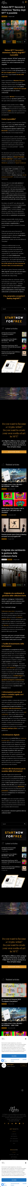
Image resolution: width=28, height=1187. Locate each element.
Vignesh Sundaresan (20, 163)
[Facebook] (4, 1123)
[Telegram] (19, 1123)
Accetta (14, 1180)
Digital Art (4, 16)
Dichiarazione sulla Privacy (15, 1184)
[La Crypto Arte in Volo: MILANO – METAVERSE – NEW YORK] (24, 340)
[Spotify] (15, 1123)
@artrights (10, 1064)
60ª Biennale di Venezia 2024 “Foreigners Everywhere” (9, 333)
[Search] (24, 309)
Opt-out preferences (4, 1184)
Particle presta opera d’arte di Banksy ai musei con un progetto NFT (11, 352)
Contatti (24, 1183)
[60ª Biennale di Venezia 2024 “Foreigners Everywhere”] (24, 334)
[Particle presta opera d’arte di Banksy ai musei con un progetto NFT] (24, 353)
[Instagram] (8, 1123)
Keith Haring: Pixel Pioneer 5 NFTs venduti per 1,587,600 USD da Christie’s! (11, 346)
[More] (25, 41)
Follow (23, 1065)
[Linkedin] (12, 1123)
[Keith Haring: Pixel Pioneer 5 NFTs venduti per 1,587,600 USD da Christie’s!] (24, 347)
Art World (4, 489)
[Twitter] (23, 1123)
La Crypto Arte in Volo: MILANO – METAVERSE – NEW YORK (10, 340)
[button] (25, 1163)
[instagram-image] (6, 1073)
